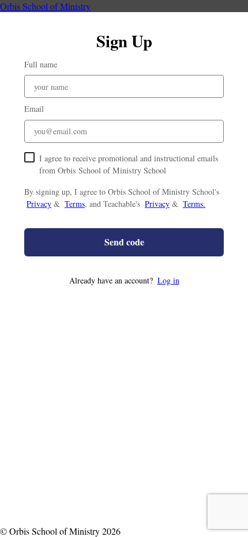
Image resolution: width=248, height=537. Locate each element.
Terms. (194, 203)
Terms (75, 203)
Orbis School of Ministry (45, 6)
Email (34, 108)
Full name (40, 64)
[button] (124, 280)
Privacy (39, 203)
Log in (168, 280)
